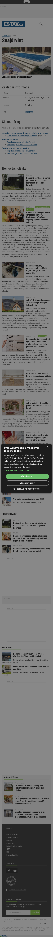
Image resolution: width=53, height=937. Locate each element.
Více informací (24, 467)
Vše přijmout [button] (27, 476)
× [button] (47, 447)
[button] (26, 471)
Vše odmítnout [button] (27, 483)
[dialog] (26, 468)
